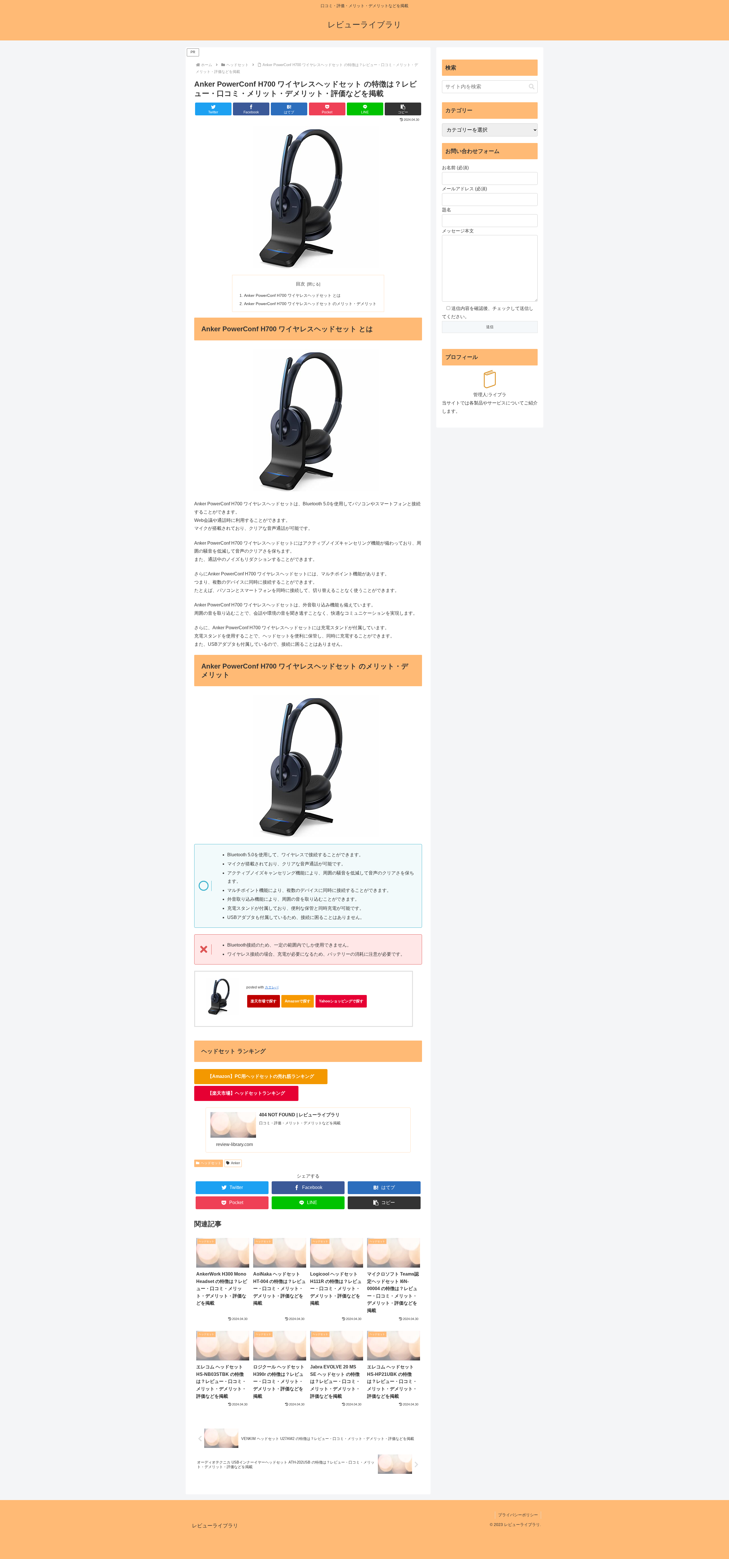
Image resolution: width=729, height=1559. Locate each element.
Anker (235, 1163)
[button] (403, 109)
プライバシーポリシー (518, 1515)
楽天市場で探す (264, 1001)
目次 (300, 283)
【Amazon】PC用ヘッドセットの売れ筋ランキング (261, 1076)
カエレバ (272, 987)
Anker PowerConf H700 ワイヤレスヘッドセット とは (292, 295)
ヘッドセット (211, 1163)
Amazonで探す (297, 1001)
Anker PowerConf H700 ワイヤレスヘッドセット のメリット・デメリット (310, 303)
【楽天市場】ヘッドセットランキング (246, 1093)
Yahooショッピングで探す (341, 1001)
